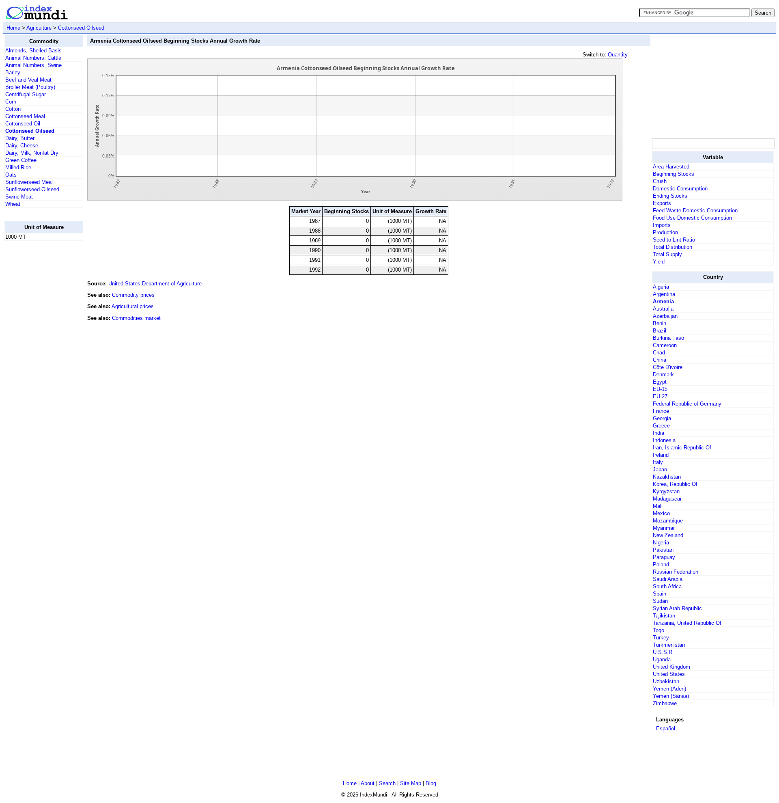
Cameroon (665, 345)
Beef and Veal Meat (28, 80)
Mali (658, 506)
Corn (10, 102)
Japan (660, 469)
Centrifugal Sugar (25, 94)
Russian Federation (675, 572)
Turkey (661, 638)
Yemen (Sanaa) (671, 696)
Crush (660, 181)
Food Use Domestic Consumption (692, 218)
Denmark (663, 374)
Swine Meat (19, 197)
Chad (659, 353)
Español (665, 728)
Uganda (662, 659)
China (659, 360)
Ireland (661, 455)
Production (665, 232)
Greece (661, 426)
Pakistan (663, 550)
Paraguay (664, 557)
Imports (662, 225)
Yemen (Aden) (669, 689)
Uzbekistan (666, 681)
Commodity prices (133, 295)
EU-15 (660, 389)
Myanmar (664, 528)
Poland (661, 564)
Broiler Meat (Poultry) (30, 87)
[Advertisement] (36, 369)
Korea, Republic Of (675, 484)
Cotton (13, 109)
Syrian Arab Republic (677, 608)
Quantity (618, 55)
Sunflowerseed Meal (29, 182)
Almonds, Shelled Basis (33, 50)
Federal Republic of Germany (687, 404)
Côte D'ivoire (667, 367)
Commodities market (136, 318)
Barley (12, 72)
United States (669, 674)
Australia (663, 309)
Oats (11, 175)
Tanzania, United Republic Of (687, 623)
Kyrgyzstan (666, 491)
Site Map (410, 783)
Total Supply (667, 254)
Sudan (660, 601)
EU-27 (660, 396)
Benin (659, 323)
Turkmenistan (669, 645)
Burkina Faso (668, 338)
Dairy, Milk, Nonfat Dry (31, 153)
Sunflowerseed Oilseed (32, 189)
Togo (658, 630)
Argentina (664, 294)
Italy (658, 462)
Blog (431, 783)
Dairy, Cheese (21, 145)
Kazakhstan (667, 477)
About (367, 783)
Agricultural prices (133, 306)
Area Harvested (671, 167)
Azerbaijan (665, 316)
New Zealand (668, 535)
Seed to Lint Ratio (674, 240)
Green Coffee (21, 160)
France (661, 411)
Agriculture (39, 28)
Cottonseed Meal (25, 116)
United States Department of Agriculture (155, 284)
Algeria (661, 287)
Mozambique (668, 521)
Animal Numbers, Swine (33, 65)
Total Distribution (672, 247)
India (658, 433)
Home (13, 28)
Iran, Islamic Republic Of (682, 448)
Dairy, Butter (19, 138)
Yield (659, 262)
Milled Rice (18, 167)
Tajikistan (664, 616)
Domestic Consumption (680, 189)
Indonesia (664, 440)
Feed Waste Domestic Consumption (695, 210)
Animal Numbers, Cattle (33, 58)
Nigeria (661, 543)
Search (387, 783)
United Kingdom (671, 667)
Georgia (662, 418)
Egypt (660, 382)
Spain (659, 594)
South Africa (667, 586)
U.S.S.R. (663, 652)
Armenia (663, 301)
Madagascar (667, 499)
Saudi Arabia (667, 579)
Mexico (661, 513)
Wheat (12, 204)
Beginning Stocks (673, 174)
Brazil (659, 331)
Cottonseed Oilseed (81, 28)
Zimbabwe (665, 703)
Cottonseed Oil (22, 124)
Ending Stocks (670, 196)
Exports (662, 203)
